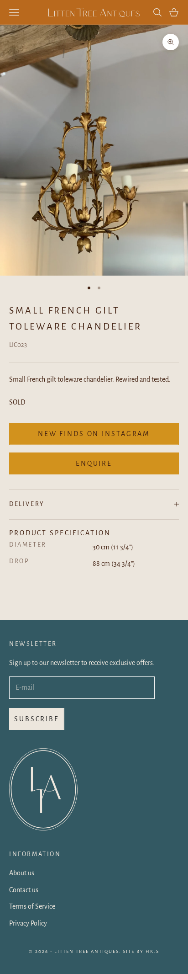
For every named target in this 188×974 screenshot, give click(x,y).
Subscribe (36, 719)
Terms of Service (32, 906)
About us (21, 873)
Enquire (94, 463)
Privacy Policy (28, 923)
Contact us (23, 890)
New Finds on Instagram (94, 433)
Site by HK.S (141, 951)
